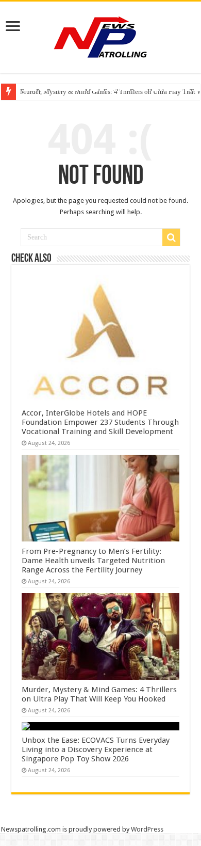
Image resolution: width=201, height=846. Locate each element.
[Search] (171, 237)
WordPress (147, 829)
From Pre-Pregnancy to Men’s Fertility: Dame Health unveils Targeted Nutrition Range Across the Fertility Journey (93, 560)
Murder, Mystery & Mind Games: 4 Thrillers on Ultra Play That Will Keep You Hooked (99, 694)
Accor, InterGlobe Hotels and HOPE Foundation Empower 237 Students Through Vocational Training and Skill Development (100, 422)
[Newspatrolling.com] (100, 35)
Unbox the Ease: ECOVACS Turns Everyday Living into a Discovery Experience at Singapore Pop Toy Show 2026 (96, 749)
